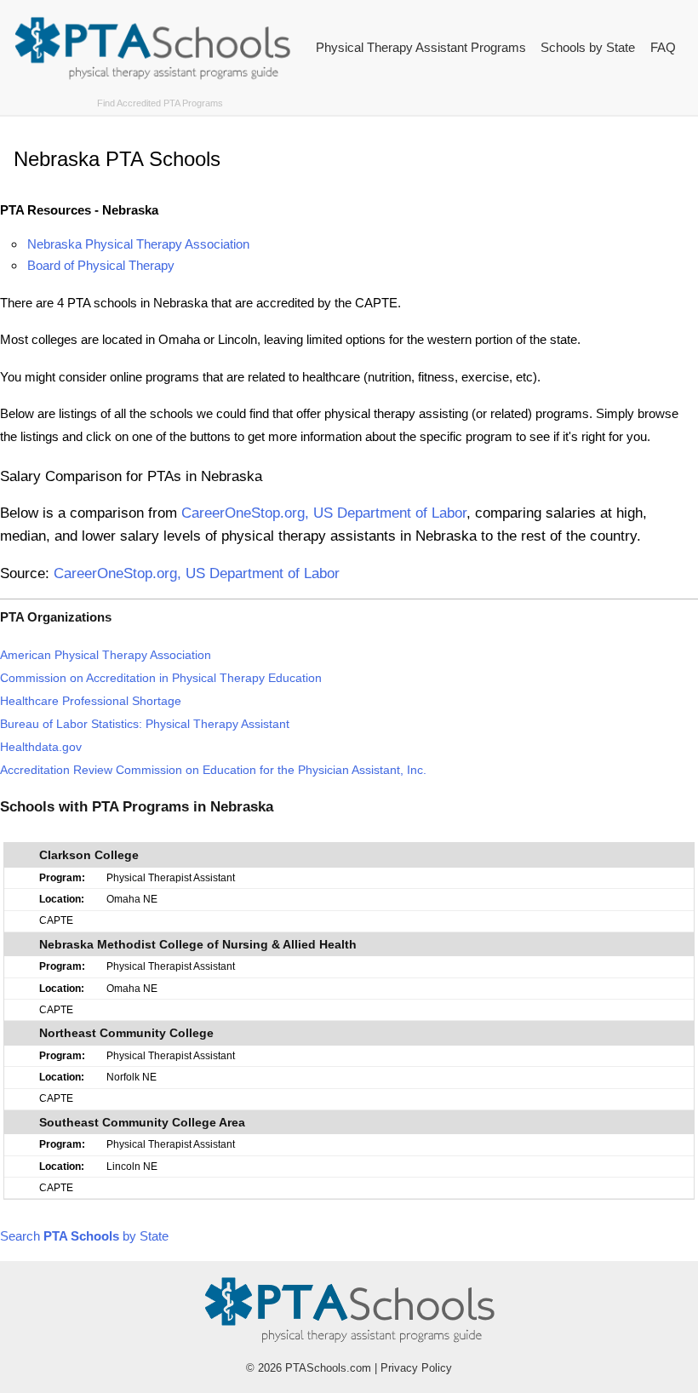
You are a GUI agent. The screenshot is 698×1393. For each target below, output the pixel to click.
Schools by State (588, 47)
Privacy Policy (416, 1367)
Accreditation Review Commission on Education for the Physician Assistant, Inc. (213, 770)
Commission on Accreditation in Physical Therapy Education (161, 678)
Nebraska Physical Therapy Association (138, 244)
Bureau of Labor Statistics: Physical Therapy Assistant (144, 724)
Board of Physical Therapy (100, 265)
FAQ (663, 47)
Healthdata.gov (41, 747)
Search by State (84, 1236)
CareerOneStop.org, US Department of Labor (323, 512)
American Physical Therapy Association (105, 655)
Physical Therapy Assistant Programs (421, 47)
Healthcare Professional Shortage (90, 701)
